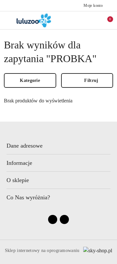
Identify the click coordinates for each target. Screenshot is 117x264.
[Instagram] (64, 219)
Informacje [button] (19, 163)
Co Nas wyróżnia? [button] (28, 197)
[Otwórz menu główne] (7, 20)
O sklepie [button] (17, 180)
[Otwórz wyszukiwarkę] (84, 20)
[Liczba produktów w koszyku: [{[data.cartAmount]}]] (105, 20)
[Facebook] (52, 219)
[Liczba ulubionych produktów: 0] (95, 20)
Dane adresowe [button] (24, 145)
